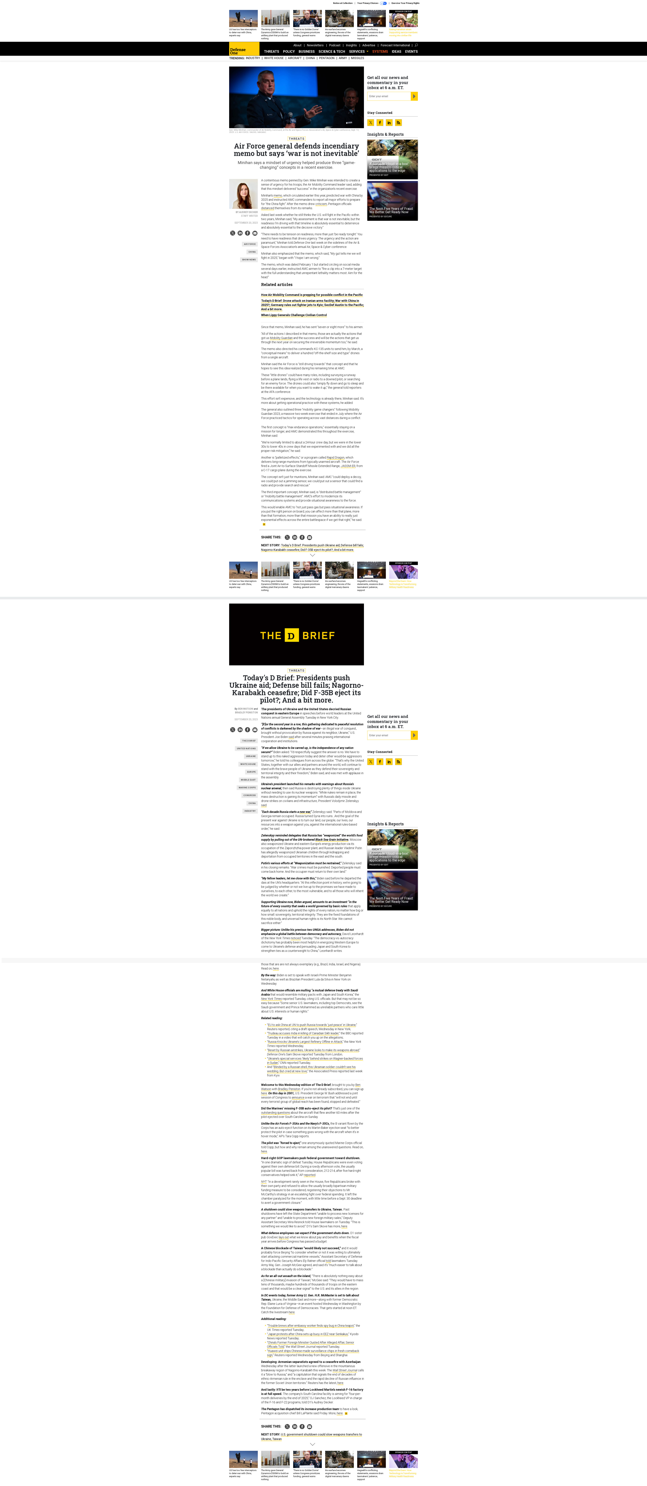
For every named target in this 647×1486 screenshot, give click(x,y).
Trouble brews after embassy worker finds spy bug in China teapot (311, 1325)
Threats (271, 52)
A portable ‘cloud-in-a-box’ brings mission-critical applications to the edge (388, 167)
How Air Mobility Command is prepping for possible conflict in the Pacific (312, 295)
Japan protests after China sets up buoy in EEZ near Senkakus (308, 1334)
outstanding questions (275, 1112)
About (297, 45)
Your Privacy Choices (368, 3)
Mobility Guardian (281, 338)
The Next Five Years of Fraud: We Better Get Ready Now (391, 210)
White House (274, 58)
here (276, 968)
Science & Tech (332, 52)
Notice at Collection (342, 3)
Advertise (368, 45)
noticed (296, 938)
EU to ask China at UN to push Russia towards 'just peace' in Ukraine (312, 1025)
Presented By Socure (380, 216)
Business (307, 52)
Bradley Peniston (246, 712)
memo (278, 195)
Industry (253, 58)
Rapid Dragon (335, 457)
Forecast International (395, 45)
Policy (289, 52)
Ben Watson (245, 708)
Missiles (357, 58)
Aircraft (295, 58)
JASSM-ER (348, 466)
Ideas (396, 52)
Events (411, 52)
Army (343, 58)
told (328, 1261)
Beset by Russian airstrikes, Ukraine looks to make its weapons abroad (313, 1050)
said (291, 737)
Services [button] (357, 52)
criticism (321, 204)
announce (298, 1097)
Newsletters (315, 45)
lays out (284, 1237)
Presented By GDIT (378, 175)
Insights (351, 45)
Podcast (334, 45)
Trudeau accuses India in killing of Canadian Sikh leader (303, 1033)
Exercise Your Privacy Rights (406, 3)
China (310, 58)
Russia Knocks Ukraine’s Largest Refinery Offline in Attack (305, 1041)
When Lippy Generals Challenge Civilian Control (294, 315)
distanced (267, 208)
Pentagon (327, 58)
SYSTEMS (380, 52)
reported (309, 1175)
